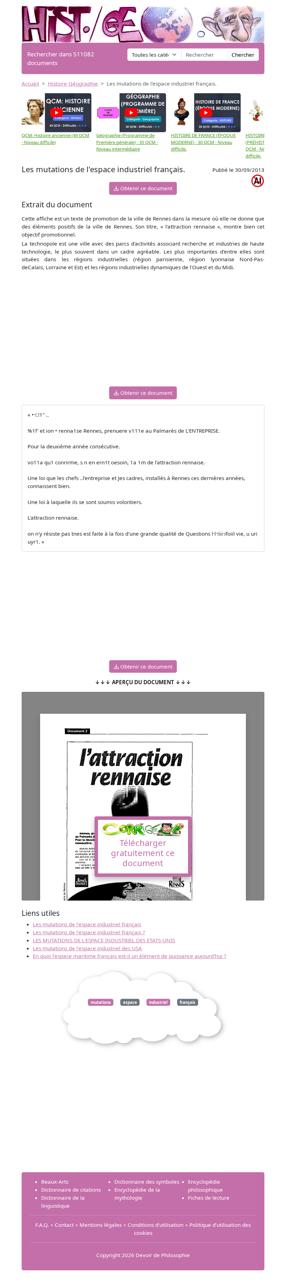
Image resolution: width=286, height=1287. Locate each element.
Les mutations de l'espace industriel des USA (87, 948)
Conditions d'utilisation (155, 1224)
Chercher (243, 54)
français (187, 1002)
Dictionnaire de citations (71, 1189)
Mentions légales (101, 1224)
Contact (64, 1224)
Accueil (30, 83)
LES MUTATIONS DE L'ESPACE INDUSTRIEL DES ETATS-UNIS (104, 940)
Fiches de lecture (208, 1197)
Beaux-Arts (54, 1181)
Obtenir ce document (145, 188)
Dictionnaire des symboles (146, 1181)
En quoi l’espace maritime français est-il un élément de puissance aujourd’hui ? (129, 955)
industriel (158, 1002)
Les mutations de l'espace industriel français (87, 924)
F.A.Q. (42, 1224)
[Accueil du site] (143, 20)
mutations (101, 1002)
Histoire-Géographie (73, 83)
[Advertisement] (143, 332)
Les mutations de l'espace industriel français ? (89, 932)
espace (130, 1002)
